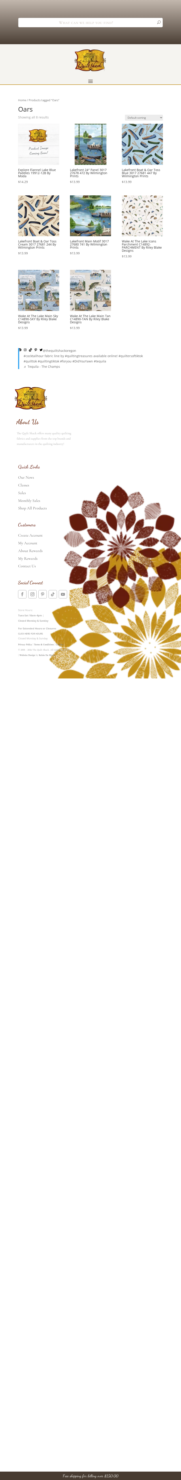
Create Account (30, 535)
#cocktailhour (34, 356)
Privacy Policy (25, 644)
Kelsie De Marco (47, 655)
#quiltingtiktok (48, 361)
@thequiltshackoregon (59, 351)
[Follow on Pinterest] (42, 594)
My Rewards (28, 558)
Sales (22, 492)
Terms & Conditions (44, 644)
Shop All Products (32, 508)
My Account (27, 543)
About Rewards (30, 550)
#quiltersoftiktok (131, 356)
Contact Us (27, 566)
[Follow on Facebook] (22, 594)
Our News (26, 477)
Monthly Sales (29, 500)
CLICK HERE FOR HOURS (30, 633)
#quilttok (30, 361)
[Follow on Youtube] (63, 594)
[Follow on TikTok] (53, 594)
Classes (23, 485)
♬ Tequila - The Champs (42, 366)
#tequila (100, 361)
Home (22, 100)
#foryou (66, 361)
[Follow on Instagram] (32, 594)
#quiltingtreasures (78, 356)
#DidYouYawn (82, 361)
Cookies (60, 644)
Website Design (27, 655)
